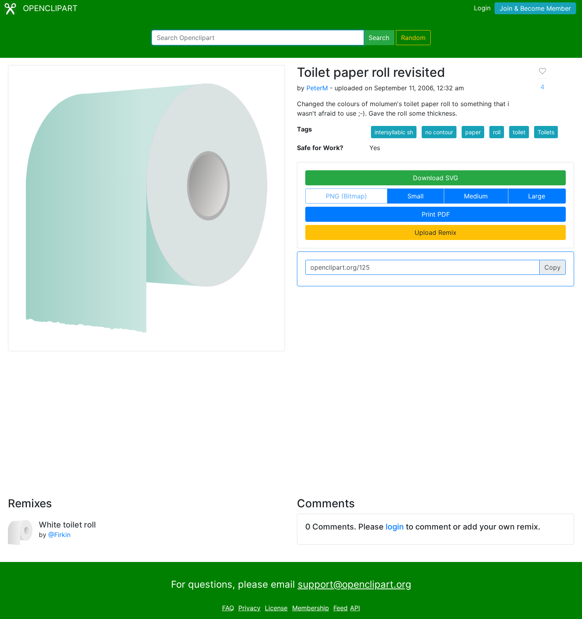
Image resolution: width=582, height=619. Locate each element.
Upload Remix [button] (435, 232)
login (395, 526)
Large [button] (536, 196)
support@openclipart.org (354, 584)
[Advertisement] (291, 419)
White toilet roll (67, 524)
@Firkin (59, 535)
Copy (552, 267)
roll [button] (496, 132)
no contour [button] (439, 132)
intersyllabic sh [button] (394, 132)
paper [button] (473, 132)
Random (413, 38)
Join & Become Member (535, 8)
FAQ (228, 608)
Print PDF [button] (436, 214)
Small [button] (415, 196)
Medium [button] (476, 196)
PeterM (317, 88)
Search (379, 38)
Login (482, 8)
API (355, 608)
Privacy (249, 608)
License (276, 608)
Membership (310, 608)
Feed (340, 608)
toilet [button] (519, 132)
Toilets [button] (546, 132)
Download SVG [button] (435, 178)
